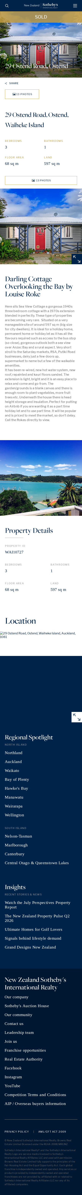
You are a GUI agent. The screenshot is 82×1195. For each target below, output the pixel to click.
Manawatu (14, 797)
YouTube (12, 1086)
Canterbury (14, 854)
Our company (16, 997)
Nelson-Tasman (18, 836)
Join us (11, 1041)
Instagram (13, 1077)
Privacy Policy (17, 1132)
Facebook (13, 1068)
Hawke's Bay (16, 788)
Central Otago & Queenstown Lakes (37, 863)
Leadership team (19, 1032)
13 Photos (24, 94)
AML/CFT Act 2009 (52, 1132)
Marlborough (16, 845)
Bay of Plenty (17, 779)
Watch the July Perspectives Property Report (37, 904)
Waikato (12, 770)
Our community (18, 1014)
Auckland (13, 761)
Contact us (14, 1023)
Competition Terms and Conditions (35, 1094)
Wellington (14, 815)
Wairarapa (14, 806)
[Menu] (75, 6)
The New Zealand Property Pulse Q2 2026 (37, 918)
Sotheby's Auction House (27, 1006)
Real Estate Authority (24, 1059)
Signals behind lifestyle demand (33, 938)
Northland (14, 753)
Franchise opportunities (25, 1050)
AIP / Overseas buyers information (35, 1103)
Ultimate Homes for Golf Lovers (33, 929)
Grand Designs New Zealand (30, 947)
